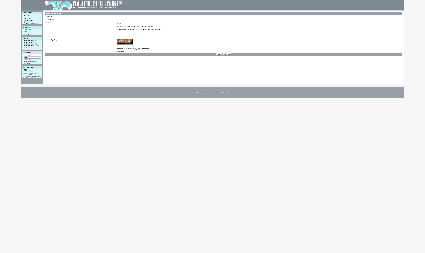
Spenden (26, 22)
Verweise (26, 47)
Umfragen (26, 34)
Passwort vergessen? (29, 61)
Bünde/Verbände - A (29, 42)
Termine (25, 31)
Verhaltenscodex (28, 20)
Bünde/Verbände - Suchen (31, 45)
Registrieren (27, 63)
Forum (25, 33)
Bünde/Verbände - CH (30, 44)
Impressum (26, 18)
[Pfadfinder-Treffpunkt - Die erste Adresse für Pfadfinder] (83, 10)
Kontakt (25, 17)
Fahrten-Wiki (27, 49)
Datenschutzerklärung (30, 23)
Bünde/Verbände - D (29, 41)
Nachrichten (27, 29)
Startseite (26, 15)
